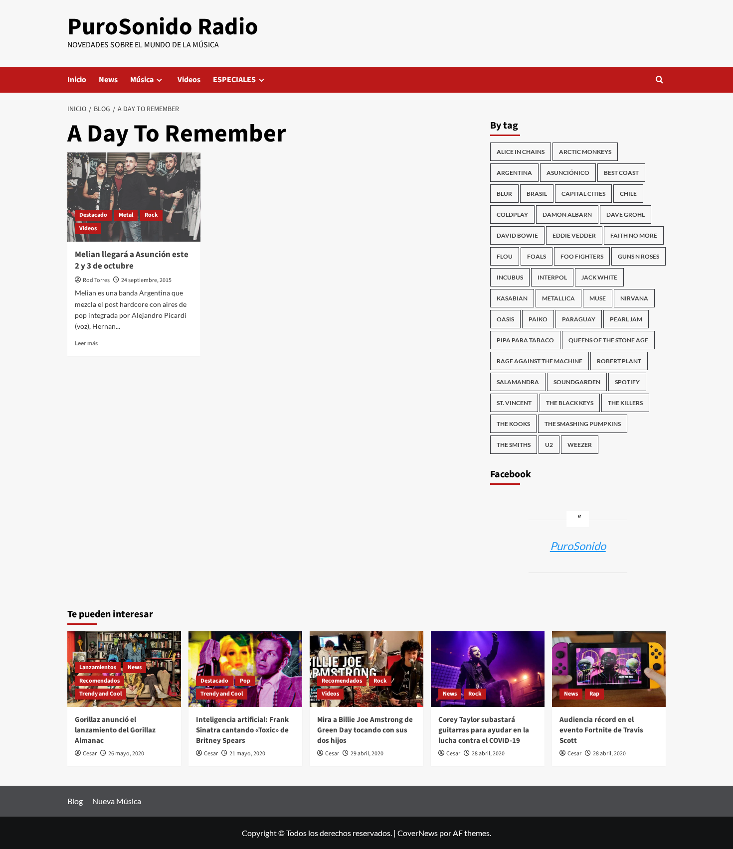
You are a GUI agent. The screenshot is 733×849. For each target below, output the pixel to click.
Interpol (552, 277)
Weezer (579, 444)
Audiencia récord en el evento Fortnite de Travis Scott (601, 730)
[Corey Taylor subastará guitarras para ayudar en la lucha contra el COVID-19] (488, 669)
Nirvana (634, 298)
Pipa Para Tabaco (525, 340)
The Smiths (514, 444)
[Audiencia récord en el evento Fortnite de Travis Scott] (609, 669)
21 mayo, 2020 (247, 753)
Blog (75, 801)
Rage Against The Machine (539, 361)
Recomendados (99, 681)
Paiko (538, 319)
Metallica (558, 298)
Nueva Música (116, 801)
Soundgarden (576, 382)
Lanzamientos (97, 667)
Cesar (90, 753)
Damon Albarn (567, 214)
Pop (245, 681)
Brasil (537, 193)
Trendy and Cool (100, 694)
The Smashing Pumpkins (583, 423)
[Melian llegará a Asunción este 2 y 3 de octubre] (133, 196)
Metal (126, 215)
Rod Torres (96, 280)
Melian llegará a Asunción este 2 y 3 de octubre (131, 261)
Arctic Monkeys (585, 151)
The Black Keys (569, 403)
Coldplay (512, 214)
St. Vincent (514, 403)
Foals (536, 256)
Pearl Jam (626, 319)
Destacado (93, 215)
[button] (659, 79)
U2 (549, 444)
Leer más (86, 343)
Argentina (514, 172)
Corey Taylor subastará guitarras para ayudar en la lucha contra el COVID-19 (483, 730)
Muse (597, 298)
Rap (594, 694)
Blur (504, 193)
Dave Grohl (625, 214)
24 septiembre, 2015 (146, 280)
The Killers (625, 403)
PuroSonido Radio (162, 27)
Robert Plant (619, 361)
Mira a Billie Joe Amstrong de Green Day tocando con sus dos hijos (365, 730)
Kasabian (512, 298)
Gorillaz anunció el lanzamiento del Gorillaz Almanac (115, 730)
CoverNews (417, 833)
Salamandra (518, 382)
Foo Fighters (581, 256)
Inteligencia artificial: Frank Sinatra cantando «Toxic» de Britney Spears (242, 730)
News (108, 79)
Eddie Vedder (574, 235)
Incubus (510, 277)
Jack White (599, 277)
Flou (505, 256)
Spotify (627, 382)
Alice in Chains (521, 151)
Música (142, 79)
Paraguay (578, 319)
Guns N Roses (638, 256)
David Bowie (517, 235)
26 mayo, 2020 (126, 753)
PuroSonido (578, 546)
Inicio (76, 79)
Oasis (505, 319)
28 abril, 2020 (488, 753)
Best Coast (621, 172)
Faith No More (633, 235)
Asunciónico (568, 172)
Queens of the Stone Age (608, 340)
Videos (189, 79)
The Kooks (513, 423)
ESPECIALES (234, 79)
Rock (151, 215)
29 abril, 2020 (367, 753)
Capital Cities (583, 193)
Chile (628, 193)
